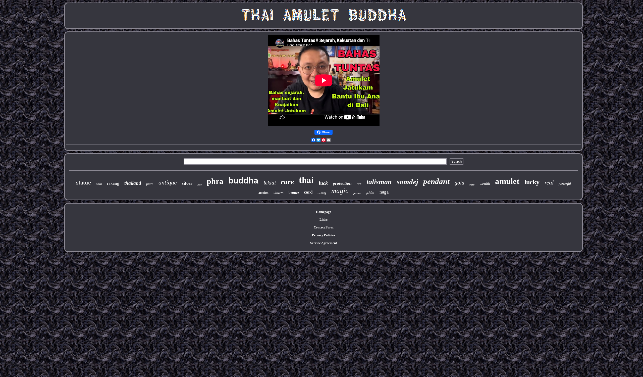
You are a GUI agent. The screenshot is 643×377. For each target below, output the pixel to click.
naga (384, 192)
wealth (484, 183)
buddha (243, 181)
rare (287, 181)
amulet (507, 181)
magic (339, 191)
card (308, 192)
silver (187, 183)
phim (370, 193)
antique (167, 182)
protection (342, 183)
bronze (294, 193)
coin (99, 184)
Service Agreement (323, 243)
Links (323, 219)
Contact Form (324, 227)
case (471, 184)
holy (199, 184)
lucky (532, 182)
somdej (407, 182)
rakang (113, 183)
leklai (269, 182)
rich (359, 184)
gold (459, 183)
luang (321, 192)
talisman (379, 182)
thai (306, 179)
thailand (132, 183)
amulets (263, 193)
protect (357, 193)
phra (215, 181)
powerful (565, 184)
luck (323, 183)
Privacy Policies (323, 235)
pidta (149, 184)
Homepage (323, 212)
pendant (436, 181)
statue (83, 182)
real (549, 182)
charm (279, 193)
